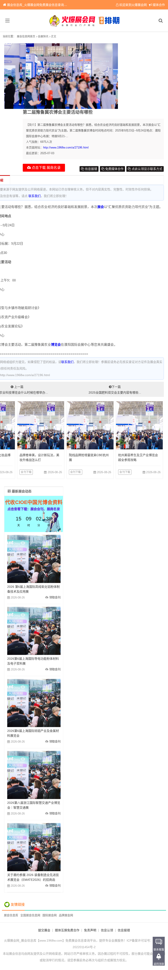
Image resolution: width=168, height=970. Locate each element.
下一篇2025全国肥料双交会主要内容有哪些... (115, 389)
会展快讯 (43, 36)
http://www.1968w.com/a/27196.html (66, 147)
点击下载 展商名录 (46, 167)
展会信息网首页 (26, 36)
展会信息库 (11, 915)
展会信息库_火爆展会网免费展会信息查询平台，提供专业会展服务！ (54, 5)
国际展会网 (49, 915)
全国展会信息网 (30, 915)
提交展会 (44, 930)
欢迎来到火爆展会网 (133, 5)
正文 (53, 36)
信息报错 (90, 169)
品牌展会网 (66, 915)
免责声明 (90, 930)
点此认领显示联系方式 (146, 169)
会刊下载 (26, 472)
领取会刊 (55, 597)
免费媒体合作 (114, 169)
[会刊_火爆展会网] (84, 20)
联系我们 (34, 196)
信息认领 (107, 930)
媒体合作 (159, 5)
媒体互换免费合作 (67, 930)
